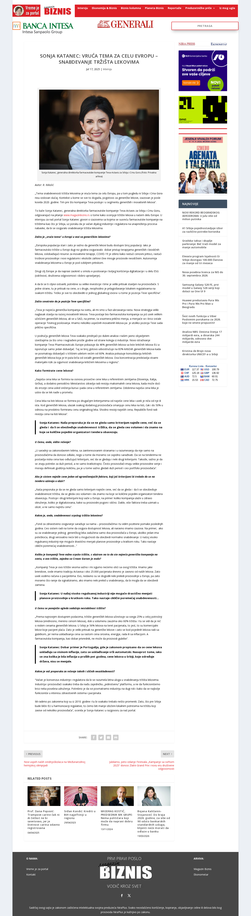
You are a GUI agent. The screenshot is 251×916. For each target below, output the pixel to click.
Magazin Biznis (202, 869)
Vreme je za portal (37, 869)
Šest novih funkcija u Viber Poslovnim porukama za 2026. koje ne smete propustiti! (201, 319)
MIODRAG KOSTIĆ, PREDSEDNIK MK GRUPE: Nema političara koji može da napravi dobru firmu (117, 817)
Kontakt (31, 874)
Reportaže (174, 8)
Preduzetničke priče (198, 8)
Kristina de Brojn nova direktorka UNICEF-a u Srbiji (200, 352)
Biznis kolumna (131, 8)
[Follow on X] (129, 896)
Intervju (83, 8)
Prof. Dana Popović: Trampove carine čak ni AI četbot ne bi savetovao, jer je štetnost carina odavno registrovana (44, 819)
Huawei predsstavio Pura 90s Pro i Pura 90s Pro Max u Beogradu (200, 304)
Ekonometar (201, 874)
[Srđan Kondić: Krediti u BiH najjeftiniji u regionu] (80, 796)
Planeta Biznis (154, 8)
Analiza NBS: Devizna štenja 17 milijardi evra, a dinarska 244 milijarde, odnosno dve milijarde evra (202, 337)
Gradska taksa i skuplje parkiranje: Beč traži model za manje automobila (201, 244)
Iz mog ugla (227, 8)
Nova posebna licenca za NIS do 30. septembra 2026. (202, 273)
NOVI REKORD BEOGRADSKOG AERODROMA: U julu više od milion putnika (201, 216)
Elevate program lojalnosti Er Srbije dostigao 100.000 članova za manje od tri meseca (202, 260)
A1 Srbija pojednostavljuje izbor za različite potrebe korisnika (202, 229)
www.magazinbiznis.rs (77, 215)
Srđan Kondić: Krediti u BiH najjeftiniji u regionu (80, 814)
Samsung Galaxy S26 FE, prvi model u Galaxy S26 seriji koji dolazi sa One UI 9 (201, 288)
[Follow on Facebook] (122, 896)
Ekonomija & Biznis (104, 8)
